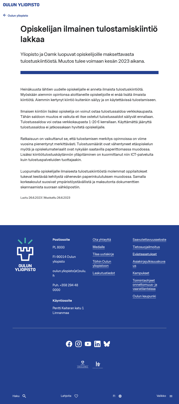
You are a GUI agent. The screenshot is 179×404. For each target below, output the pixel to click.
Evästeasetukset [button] (145, 254)
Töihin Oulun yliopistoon (102, 263)
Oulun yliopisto (18, 16)
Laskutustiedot (104, 273)
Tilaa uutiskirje (103, 254)
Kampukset (141, 273)
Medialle (99, 247)
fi (119, 399)
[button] (164, 396)
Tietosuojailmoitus (146, 247)
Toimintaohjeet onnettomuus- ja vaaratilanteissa (145, 284)
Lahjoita (66, 396)
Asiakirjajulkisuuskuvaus (149, 263)
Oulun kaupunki (144, 296)
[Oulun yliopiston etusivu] (32, 3)
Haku (16, 396)
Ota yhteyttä (102, 239)
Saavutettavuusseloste (149, 239)
